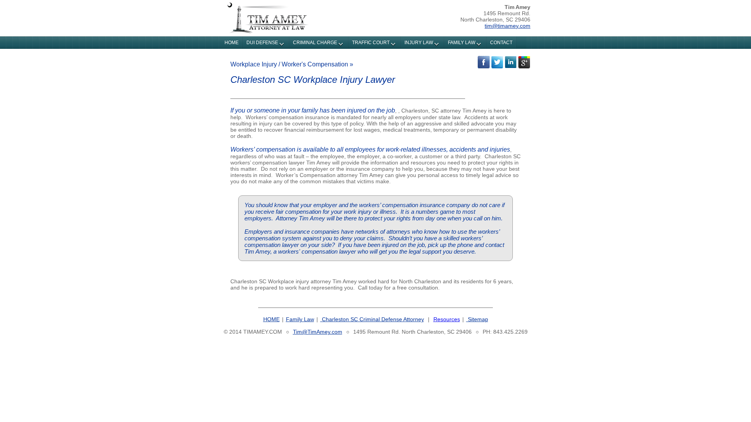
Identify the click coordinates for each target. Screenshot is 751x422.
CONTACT (501, 42)
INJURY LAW (418, 42)
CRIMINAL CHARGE (315, 42)
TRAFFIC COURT (371, 42)
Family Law (300, 319)
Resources (446, 319)
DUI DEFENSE (262, 42)
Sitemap (477, 319)
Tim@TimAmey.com (317, 332)
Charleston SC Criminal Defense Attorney (372, 319)
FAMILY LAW (461, 42)
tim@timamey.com (507, 26)
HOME (232, 42)
